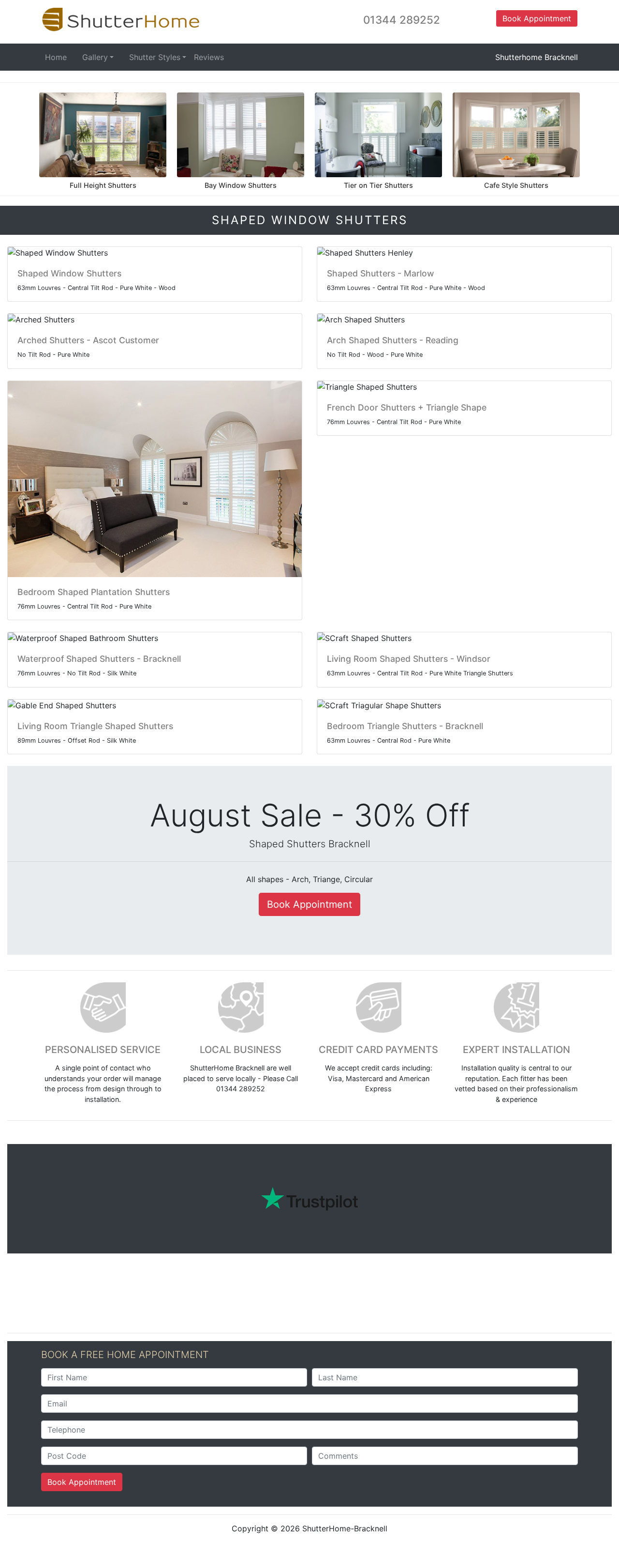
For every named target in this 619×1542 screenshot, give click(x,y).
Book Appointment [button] (536, 18)
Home (56, 57)
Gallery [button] (95, 57)
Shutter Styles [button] (154, 57)
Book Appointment (81, 1482)
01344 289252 (401, 19)
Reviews (209, 57)
